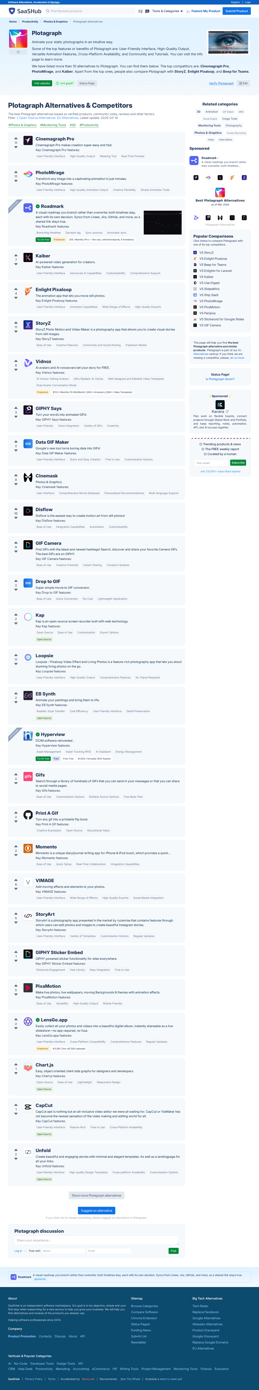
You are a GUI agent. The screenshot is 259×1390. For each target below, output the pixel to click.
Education (222, 1369)
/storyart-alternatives (26, 910)
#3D (73, 125)
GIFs (241, 111)
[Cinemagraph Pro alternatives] (28, 140)
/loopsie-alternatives (26, 651)
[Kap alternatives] (28, 616)
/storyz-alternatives (25, 319)
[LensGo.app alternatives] (28, 1021)
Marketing (63, 1369)
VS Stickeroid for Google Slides (221, 319)
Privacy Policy (33, 1379)
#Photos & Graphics (22, 125)
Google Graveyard (205, 1336)
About (73, 1336)
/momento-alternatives (27, 842)
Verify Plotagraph (221, 83)
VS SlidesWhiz (209, 289)
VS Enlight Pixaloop (213, 258)
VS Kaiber (206, 277)
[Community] (147, 11)
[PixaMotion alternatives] (28, 987)
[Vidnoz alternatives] (28, 363)
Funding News (141, 1330)
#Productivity (89, 125)
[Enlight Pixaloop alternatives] (28, 291)
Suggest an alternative (96, 1210)
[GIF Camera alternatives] (28, 544)
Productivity (44, 1369)
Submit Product (237, 11)
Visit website (42, 83)
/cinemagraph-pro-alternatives (33, 134)
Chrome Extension (144, 1318)
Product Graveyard (205, 1330)
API (82, 1336)
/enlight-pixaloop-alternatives (32, 285)
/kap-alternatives (23, 611)
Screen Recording (236, 133)
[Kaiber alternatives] (28, 257)
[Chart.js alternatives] (28, 1066)
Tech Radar (200, 1306)
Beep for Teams (236, 71)
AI (9, 1363)
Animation (212, 111)
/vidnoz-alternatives (25, 357)
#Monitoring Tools (53, 125)
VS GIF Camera (210, 325)
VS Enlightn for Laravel (215, 271)
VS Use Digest (209, 283)
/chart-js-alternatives (26, 1060)
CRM (11, 1369)
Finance (206, 1369)
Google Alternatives (206, 1318)
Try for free (43, 239)
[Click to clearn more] (129, 1277)
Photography (234, 125)
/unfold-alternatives (25, 1146)
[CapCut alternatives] (28, 1107)
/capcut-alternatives (25, 1101)
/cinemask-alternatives (27, 471)
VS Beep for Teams (212, 265)
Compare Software (144, 1312)
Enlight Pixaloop (201, 71)
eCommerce (101, 1369)
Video (211, 139)
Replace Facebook (205, 1312)
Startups (55, 2)
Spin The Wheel (130, 1379)
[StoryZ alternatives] (28, 324)
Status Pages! (140, 1324)
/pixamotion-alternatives (28, 982)
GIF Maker (228, 111)
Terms (51, 1379)
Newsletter (138, 1342)
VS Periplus (207, 313)
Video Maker (225, 139)
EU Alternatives (203, 1348)
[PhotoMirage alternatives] (28, 174)
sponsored (40, 1279)
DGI (28, 444)
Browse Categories (144, 1306)
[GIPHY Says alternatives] (28, 410)
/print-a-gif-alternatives (28, 809)
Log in (18, 1250)
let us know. (237, 357)
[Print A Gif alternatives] (28, 814)
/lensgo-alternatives (25, 1015)
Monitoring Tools (209, 125)
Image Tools (229, 118)
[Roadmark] (28, 207)
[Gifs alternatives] (28, 776)
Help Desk (25, 1369)
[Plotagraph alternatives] (18, 39)
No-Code (20, 1363)
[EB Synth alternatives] (28, 695)
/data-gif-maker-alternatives (31, 438)
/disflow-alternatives (26, 505)
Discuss (60, 1336)
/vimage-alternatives (26, 876)
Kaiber (67, 71)
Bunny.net (88, 1379)
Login (248, 2)
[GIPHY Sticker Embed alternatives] (28, 954)
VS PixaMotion (209, 307)
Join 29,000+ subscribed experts (220, 471)
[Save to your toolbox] (18, 52)
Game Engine (210, 118)
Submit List (139, 1336)
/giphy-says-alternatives (28, 404)
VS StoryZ (206, 252)
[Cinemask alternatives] (28, 477)
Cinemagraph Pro (214, 66)
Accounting (81, 1369)
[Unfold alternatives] (28, 1152)
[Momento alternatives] (28, 848)
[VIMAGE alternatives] (28, 882)
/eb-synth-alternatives (27, 689)
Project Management (156, 1369)
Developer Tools (42, 1363)
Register (235, 2)
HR (115, 1369)
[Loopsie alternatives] (28, 657)
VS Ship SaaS (208, 295)
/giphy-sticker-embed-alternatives (35, 948)
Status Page (87, 83)
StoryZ (180, 71)
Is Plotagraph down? (220, 379)
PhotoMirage (42, 71)
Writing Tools (129, 1369)
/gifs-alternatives (23, 770)
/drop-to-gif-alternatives (28, 577)
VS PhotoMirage (210, 301)
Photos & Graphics (208, 133)
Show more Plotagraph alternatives (96, 1195)
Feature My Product (205, 11)
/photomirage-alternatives (29, 168)
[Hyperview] (28, 736)
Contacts (45, 1336)
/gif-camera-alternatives (28, 539)
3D (198, 111)
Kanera (218, 411)
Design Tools (66, 1363)
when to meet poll (171, 1379)
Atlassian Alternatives (207, 1324)
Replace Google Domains (210, 1342)
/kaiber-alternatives (25, 251)
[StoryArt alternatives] (28, 915)
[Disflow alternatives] (28, 511)
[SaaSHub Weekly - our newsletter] (140, 11)
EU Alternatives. (68, 118)
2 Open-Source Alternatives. (37, 118)
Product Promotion (22, 1336)
